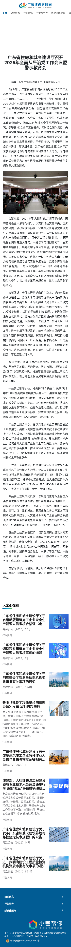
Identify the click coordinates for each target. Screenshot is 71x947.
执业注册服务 (58, 12)
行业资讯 (28, 12)
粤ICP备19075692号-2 (36, 936)
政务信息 (15, 12)
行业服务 (41, 12)
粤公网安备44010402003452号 (24, 940)
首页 (4, 12)
